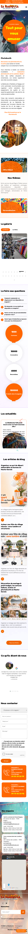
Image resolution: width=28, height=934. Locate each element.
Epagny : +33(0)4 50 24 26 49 (14, 1)
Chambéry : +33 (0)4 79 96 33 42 (14, 2)
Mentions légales (13, 929)
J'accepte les (12, 918)
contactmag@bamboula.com (11, 824)
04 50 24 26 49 (17, 776)
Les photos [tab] (5, 229)
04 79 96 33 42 (17, 793)
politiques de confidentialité (16, 918)
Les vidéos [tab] (15, 229)
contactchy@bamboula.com (11, 845)
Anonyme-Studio (14, 927)
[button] (3, 271)
